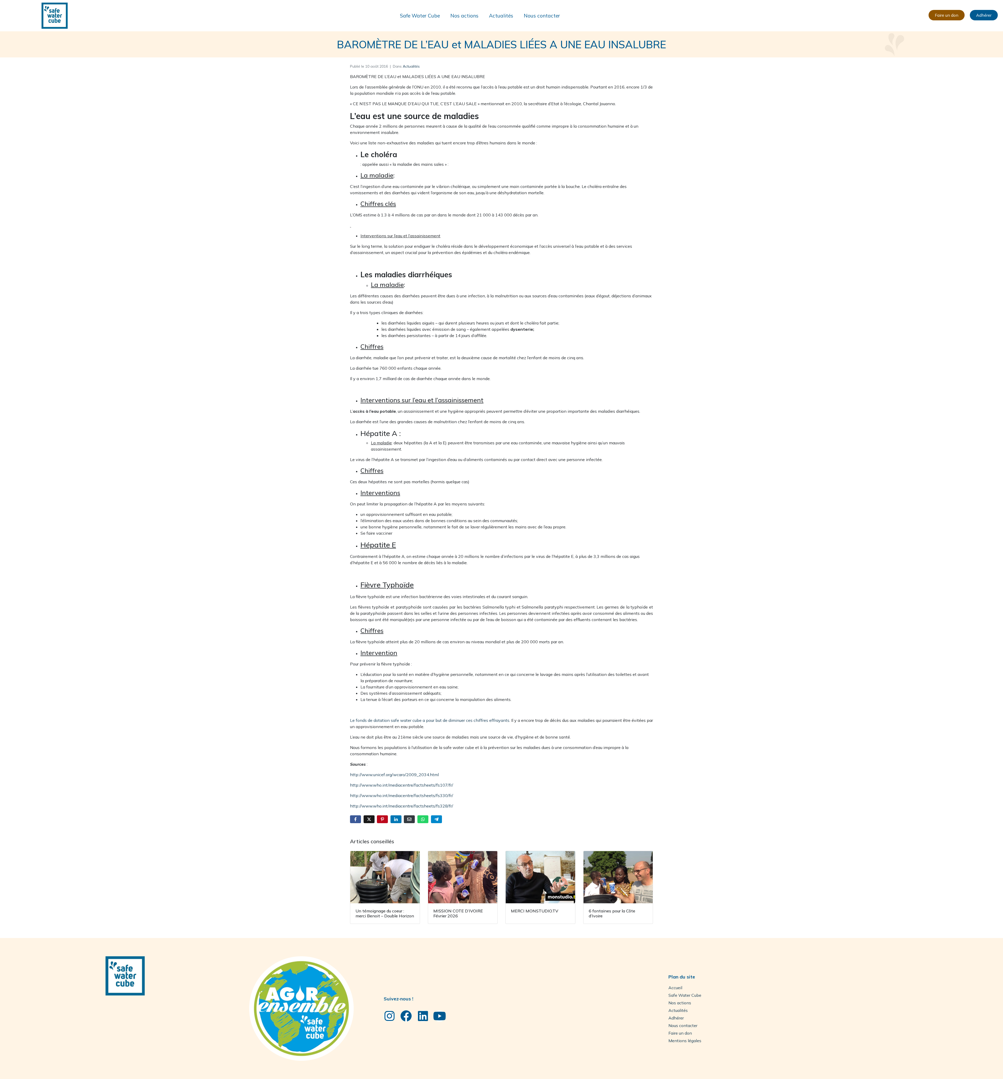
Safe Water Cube (420, 16)
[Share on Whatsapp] (422, 819)
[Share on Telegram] (436, 819)
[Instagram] (389, 1016)
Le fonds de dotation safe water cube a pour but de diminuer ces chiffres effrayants (429, 720)
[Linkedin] (423, 1016)
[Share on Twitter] (369, 819)
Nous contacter (542, 16)
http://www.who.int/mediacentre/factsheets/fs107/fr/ (401, 785)
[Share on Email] (409, 819)
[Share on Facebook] (355, 819)
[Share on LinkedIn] (395, 819)
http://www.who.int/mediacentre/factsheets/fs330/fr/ (401, 795)
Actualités (501, 16)
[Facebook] (406, 1016)
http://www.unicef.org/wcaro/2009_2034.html (394, 774)
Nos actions (464, 16)
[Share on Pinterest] (382, 819)
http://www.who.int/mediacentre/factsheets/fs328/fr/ (401, 806)
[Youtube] (439, 1016)
